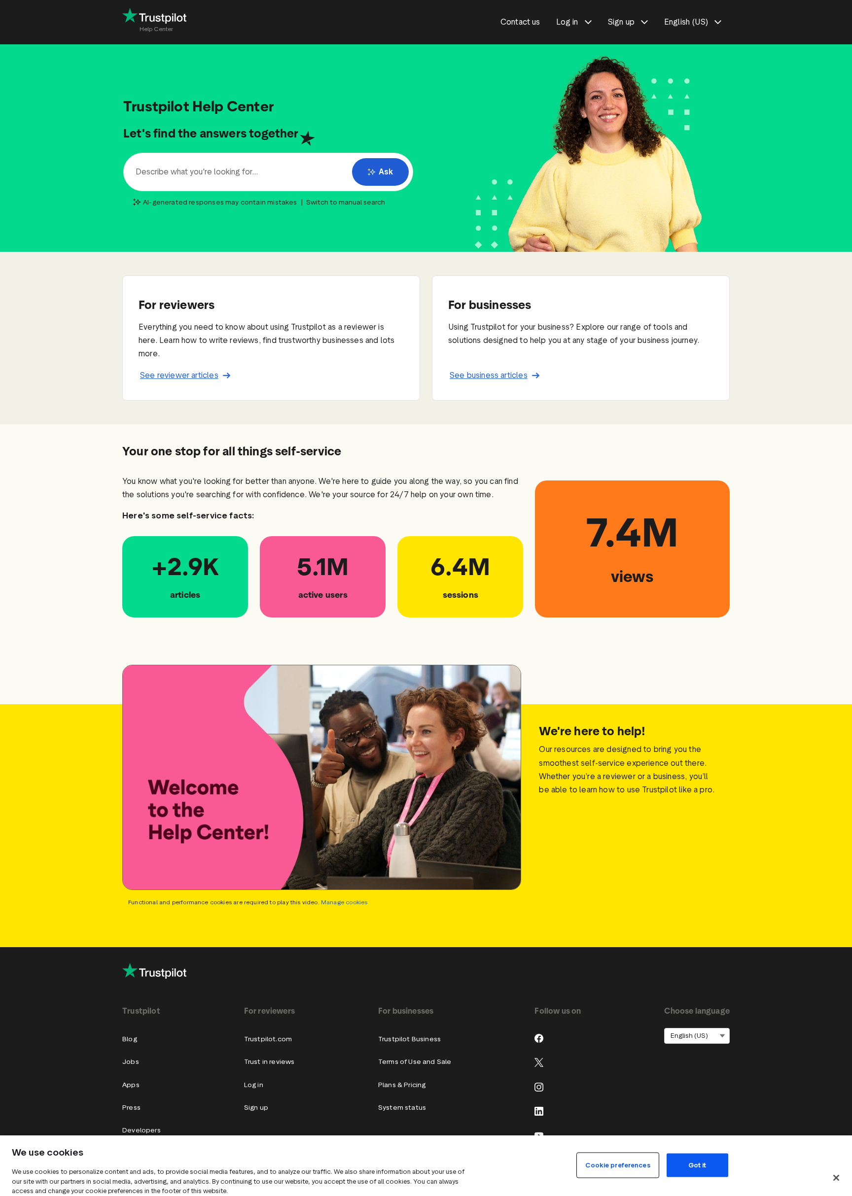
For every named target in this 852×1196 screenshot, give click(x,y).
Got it (697, 1164)
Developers (141, 1130)
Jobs (130, 1062)
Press (131, 1107)
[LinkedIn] (538, 1111)
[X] (538, 1062)
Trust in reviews (269, 1062)
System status (402, 1107)
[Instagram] (538, 1087)
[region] (426, 1165)
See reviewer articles (179, 375)
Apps (131, 1085)
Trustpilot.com (268, 1039)
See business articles (489, 375)
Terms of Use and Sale (415, 1062)
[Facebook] (538, 1038)
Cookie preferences (617, 1164)
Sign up (256, 1107)
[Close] (836, 1178)
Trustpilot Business (409, 1039)
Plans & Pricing (402, 1085)
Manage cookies (344, 902)
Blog (129, 1039)
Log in (253, 1085)
